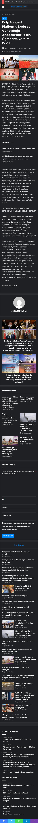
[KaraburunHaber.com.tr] (19, 6)
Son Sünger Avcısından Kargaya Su (24, 706)
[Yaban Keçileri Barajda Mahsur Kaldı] (8, 686)
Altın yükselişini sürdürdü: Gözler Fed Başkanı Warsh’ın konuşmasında (16, 716)
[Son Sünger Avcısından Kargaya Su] (8, 708)
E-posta (5, 507)
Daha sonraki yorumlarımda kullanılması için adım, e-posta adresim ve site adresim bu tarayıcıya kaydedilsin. (18, 526)
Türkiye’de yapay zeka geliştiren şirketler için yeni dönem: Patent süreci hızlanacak (18, 676)
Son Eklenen (19, 545)
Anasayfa (6, 14)
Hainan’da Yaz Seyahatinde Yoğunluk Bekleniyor (24, 623)
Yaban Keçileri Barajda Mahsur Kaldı (24, 684)
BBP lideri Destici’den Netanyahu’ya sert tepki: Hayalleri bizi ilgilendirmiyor (17, 569)
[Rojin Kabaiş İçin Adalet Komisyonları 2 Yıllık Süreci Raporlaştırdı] (10, 441)
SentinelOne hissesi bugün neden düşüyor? (18, 601)
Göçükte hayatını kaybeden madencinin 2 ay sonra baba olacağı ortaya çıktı (9, 418)
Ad (3, 499)
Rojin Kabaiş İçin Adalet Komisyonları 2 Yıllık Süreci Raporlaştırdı (9, 451)
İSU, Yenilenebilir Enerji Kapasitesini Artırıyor (27, 439)
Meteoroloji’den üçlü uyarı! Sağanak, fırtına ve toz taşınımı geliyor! (28, 427)
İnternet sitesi (6, 515)
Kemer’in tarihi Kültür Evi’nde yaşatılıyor (23, 587)
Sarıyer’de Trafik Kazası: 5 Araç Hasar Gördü (19, 149)
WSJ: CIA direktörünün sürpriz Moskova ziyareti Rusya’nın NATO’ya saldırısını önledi (24, 696)
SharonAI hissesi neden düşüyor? (15, 595)
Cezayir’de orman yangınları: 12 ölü (27, 398)
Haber (13, 14)
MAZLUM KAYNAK (10, 48)
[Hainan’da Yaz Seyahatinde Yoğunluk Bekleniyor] (8, 624)
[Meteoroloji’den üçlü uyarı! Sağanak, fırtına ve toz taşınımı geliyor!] (28, 417)
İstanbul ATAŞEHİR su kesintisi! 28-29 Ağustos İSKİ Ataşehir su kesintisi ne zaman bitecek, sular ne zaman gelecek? (10, 402)
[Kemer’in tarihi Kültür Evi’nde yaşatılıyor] (8, 589)
